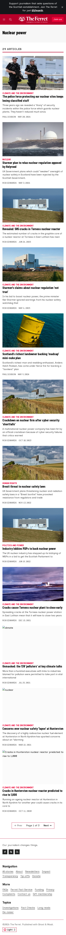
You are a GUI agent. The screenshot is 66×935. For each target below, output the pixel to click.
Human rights (9, 483)
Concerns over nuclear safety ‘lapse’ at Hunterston (32, 728)
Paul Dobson (9, 117)
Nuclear (6, 160)
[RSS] (17, 851)
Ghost (41, 924)
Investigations (10, 907)
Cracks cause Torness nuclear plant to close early (32, 607)
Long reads (43, 907)
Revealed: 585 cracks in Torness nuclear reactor (31, 229)
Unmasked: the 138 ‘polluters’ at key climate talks (32, 666)
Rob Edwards (9, 183)
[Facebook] (4, 851)
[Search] (10, 19)
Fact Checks (28, 907)
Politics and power (13, 546)
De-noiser (8, 912)
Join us (58, 19)
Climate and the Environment (18, 93)
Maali (50, 924)
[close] (62, 7)
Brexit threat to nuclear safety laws (23, 486)
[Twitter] (11, 851)
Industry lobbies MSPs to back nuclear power (29, 548)
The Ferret (15, 924)
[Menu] (4, 19)
